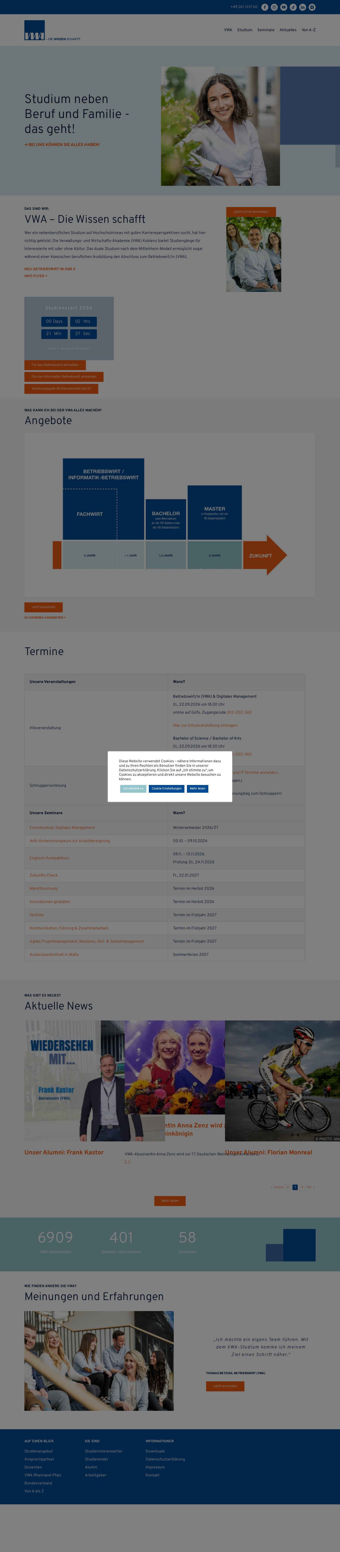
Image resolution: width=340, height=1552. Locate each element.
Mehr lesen (197, 789)
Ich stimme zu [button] (133, 789)
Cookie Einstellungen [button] (166, 789)
